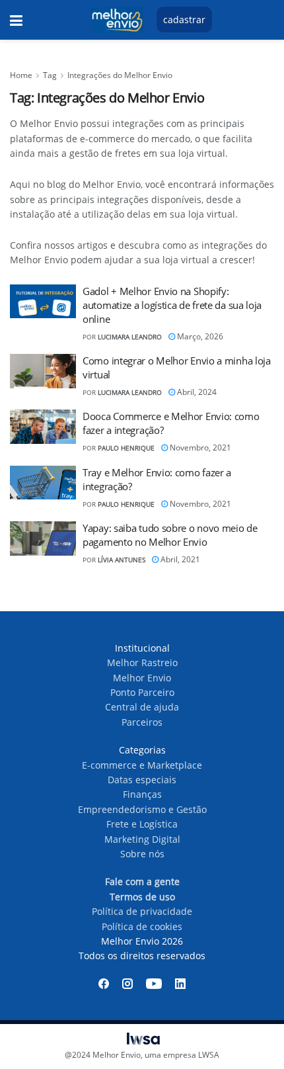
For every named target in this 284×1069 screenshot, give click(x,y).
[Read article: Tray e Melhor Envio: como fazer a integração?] (43, 483)
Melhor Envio (142, 677)
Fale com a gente (142, 881)
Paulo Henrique (126, 447)
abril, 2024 (196, 392)
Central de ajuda (142, 707)
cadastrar (184, 19)
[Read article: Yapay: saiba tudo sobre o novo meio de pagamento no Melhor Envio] (43, 538)
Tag (50, 75)
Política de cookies (142, 926)
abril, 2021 (179, 559)
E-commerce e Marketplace (142, 765)
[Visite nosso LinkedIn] (180, 983)
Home (21, 75)
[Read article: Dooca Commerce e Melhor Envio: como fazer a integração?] (43, 426)
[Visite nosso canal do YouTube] (154, 983)
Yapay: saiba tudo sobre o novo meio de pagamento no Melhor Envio (170, 534)
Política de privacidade (142, 911)
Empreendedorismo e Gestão (142, 809)
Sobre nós (142, 853)
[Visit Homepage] (117, 20)
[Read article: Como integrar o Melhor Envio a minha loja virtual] (43, 371)
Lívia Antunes (121, 559)
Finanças (142, 794)
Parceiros (142, 722)
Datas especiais (142, 779)
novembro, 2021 (199, 447)
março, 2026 (199, 336)
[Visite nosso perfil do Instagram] (127, 983)
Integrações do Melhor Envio (119, 75)
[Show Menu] (16, 20)
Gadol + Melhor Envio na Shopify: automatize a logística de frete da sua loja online (172, 304)
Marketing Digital (142, 839)
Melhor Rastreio (142, 662)
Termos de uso (142, 896)
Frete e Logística (142, 824)
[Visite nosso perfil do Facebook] (103, 983)
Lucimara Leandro (130, 336)
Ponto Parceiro (142, 692)
